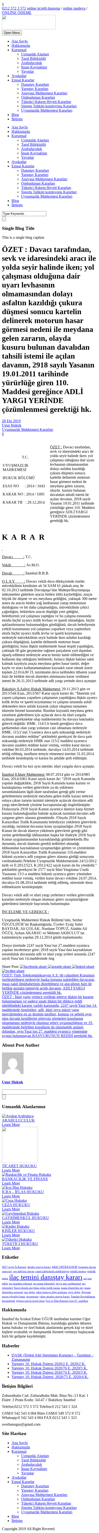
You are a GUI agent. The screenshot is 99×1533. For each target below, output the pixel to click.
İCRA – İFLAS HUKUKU (23, 1192)
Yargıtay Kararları (34, 89)
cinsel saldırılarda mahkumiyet (52, 1271)
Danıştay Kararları (35, 84)
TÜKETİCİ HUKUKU (20, 1244)
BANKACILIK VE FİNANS (25, 1179)
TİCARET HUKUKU (19, 1166)
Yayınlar (27, 71)
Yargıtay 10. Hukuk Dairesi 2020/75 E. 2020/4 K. (50, 1377)
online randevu (74, 8)
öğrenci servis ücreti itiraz (30, 1301)
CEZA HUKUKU (16, 1205)
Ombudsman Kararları (38, 97)
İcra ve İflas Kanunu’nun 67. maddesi (67, 1301)
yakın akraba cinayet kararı (54, 1296)
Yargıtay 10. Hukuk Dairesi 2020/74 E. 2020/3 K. (49, 1372)
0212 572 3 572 (14, 8)
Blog (15, 115)
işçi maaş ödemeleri (44, 1283)
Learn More (11, 1125)
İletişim (17, 119)
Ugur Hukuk (11, 425)
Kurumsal (19, 50)
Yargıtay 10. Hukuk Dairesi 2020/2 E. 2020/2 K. (49, 1364)
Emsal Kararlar (23, 80)
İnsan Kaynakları (34, 67)
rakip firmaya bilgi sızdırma (51, 1292)
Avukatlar (19, 76)
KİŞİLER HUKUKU (18, 1231)
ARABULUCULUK (18, 1120)
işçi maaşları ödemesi (20, 1283)
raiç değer (29, 1292)
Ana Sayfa (20, 41)
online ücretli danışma (43, 8)
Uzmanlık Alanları (35, 54)
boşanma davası (87, 1267)
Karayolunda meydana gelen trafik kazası (37, 1288)
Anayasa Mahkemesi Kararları (44, 93)
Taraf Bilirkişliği (33, 58)
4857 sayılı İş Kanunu (14, 1267)
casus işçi (7, 1271)
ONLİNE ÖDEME (16, 13)
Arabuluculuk (31, 63)
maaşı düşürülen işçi (72, 1288)
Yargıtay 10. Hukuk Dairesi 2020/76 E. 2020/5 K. (49, 1368)
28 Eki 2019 (11, 421)
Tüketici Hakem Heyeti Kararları (46, 102)
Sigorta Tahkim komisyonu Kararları (49, 106)
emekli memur (78, 1271)
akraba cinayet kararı (39, 1267)
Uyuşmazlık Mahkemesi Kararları (46, 110)
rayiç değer (74, 1292)
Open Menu (12, 33)
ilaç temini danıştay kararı (45, 1277)
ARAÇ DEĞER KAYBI (64, 1267)
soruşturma (32, 1296)
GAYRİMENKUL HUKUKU (25, 1218)
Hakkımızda (21, 45)
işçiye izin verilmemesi (68, 1283)
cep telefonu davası (23, 1271)
